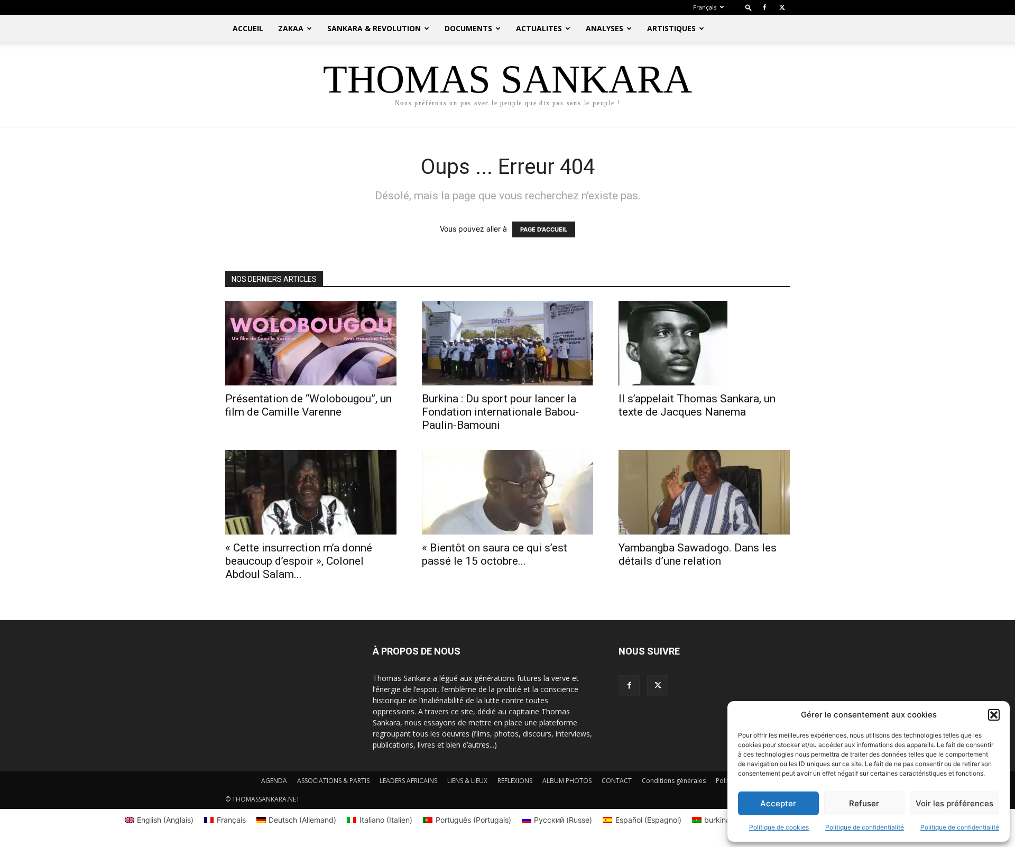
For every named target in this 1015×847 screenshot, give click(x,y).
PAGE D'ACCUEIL (543, 229)
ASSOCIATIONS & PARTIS (333, 780)
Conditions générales (674, 780)
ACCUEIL (248, 28)
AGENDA (274, 780)
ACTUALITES (539, 28)
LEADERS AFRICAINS (408, 780)
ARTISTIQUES (671, 28)
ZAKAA (290, 28)
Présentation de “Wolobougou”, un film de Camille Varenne (308, 405)
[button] (994, 715)
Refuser (864, 803)
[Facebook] (764, 7)
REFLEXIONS (514, 780)
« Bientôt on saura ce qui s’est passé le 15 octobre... (494, 554)
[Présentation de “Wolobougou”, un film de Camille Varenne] (310, 343)
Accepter (778, 803)
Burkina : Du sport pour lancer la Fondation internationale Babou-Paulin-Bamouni (500, 411)
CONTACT (617, 780)
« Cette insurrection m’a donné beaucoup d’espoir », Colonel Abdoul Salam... (298, 561)
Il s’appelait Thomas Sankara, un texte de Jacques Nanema (697, 405)
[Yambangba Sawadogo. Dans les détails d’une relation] (704, 492)
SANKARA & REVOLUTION (374, 28)
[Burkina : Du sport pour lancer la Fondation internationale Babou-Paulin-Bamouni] (507, 343)
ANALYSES (604, 28)
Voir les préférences (954, 803)
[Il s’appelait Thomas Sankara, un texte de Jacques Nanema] (704, 343)
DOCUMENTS (468, 28)
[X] (782, 7)
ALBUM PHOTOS (567, 780)
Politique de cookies (779, 827)
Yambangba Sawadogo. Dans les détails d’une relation (698, 554)
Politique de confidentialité (864, 827)
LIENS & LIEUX (467, 780)
